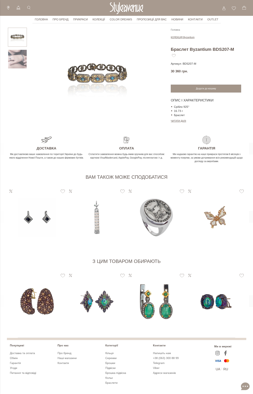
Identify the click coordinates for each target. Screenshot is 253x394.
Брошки (110, 363)
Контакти (195, 19)
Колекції (99, 19)
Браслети (111, 382)
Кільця (109, 353)
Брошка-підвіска (115, 372)
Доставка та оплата (22, 353)
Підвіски (110, 367)
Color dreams (121, 19)
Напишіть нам (162, 353)
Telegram (159, 363)
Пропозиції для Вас (152, 19)
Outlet (212, 19)
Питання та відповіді (23, 372)
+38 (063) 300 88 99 (166, 358)
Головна (41, 19)
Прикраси (80, 19)
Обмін (14, 358)
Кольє (109, 377)
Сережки (111, 358)
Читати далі (178, 121)
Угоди (13, 367)
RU (225, 369)
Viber (156, 367)
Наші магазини (67, 358)
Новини (177, 19)
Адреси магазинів (164, 372)
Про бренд (60, 19)
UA (218, 369)
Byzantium (182, 37)
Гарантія (15, 363)
